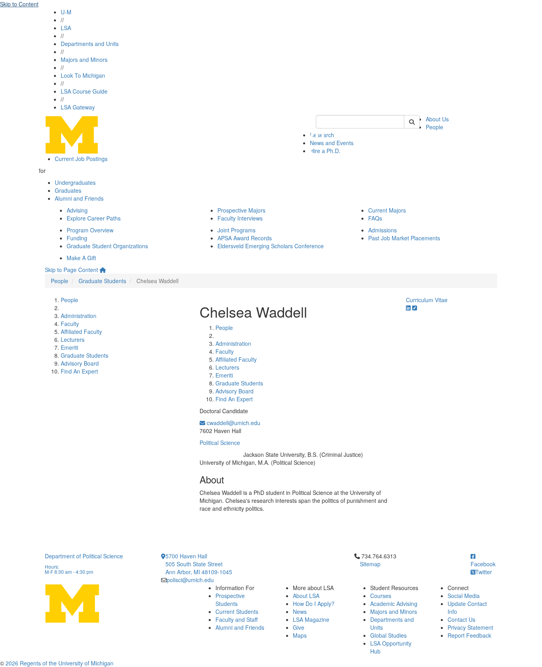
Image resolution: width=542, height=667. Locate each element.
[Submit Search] (412, 121)
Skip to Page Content (71, 270)
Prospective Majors (241, 210)
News (300, 611)
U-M (66, 12)
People (434, 127)
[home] (103, 270)
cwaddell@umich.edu (232, 423)
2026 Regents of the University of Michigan (59, 663)
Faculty (70, 324)
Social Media (464, 596)
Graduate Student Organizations (107, 246)
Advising (77, 210)
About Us (437, 119)
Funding (77, 238)
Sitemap (370, 564)
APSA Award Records (244, 238)
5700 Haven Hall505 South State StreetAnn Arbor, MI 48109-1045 (198, 564)
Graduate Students (102, 281)
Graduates (68, 190)
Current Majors (387, 210)
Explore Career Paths (94, 218)
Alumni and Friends (79, 198)
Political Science (220, 443)
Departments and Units (90, 44)
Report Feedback (469, 635)
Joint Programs (236, 230)
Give (298, 627)
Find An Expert (79, 371)
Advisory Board (80, 363)
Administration (78, 316)
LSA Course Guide (84, 91)
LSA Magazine (311, 619)
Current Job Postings (81, 159)
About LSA (306, 596)
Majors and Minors (84, 59)
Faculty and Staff (236, 619)
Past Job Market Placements (404, 238)
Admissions (382, 230)
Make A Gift (81, 258)
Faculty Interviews (240, 218)
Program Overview (90, 230)
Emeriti (69, 347)
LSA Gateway (78, 107)
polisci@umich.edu (190, 580)
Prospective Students (230, 600)
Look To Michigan (83, 75)
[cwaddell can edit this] (414, 308)
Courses (380, 596)
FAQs (375, 218)
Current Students (236, 611)
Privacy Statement (470, 627)
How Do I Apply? (313, 604)
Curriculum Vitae (427, 300)
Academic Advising (393, 604)
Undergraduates (75, 182)
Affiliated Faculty (81, 331)
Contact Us (461, 619)
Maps (300, 635)
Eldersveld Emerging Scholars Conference (270, 246)
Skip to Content (19, 4)
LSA (66, 28)
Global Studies (388, 635)
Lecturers (73, 339)
